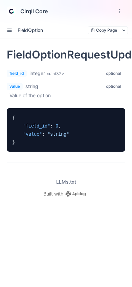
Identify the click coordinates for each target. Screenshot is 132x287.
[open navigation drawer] (119, 11)
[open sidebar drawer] (9, 30)
